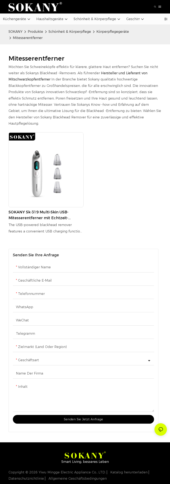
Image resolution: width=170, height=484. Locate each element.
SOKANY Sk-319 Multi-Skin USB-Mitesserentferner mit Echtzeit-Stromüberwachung (38, 215)
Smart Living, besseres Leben (85, 462)
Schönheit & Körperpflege (70, 32)
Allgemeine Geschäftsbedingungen (77, 478)
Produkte (35, 32)
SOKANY (15, 32)
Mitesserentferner (27, 38)
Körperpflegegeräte (112, 32)
